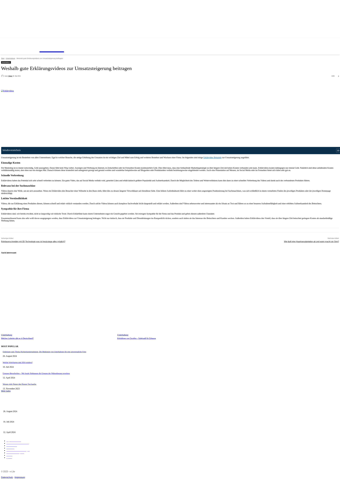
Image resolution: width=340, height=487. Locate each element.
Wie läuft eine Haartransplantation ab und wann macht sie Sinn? (311, 241)
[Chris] (3, 76)
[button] (20, 40)
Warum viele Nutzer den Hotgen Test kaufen (19, 384)
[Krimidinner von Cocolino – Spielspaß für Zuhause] (174, 296)
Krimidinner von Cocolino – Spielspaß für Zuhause (136, 338)
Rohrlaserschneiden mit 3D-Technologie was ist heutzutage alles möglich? (33, 241)
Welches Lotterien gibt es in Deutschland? (17, 338)
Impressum (20, 477)
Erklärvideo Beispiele (212, 157)
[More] (62, 83)
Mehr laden (6, 391)
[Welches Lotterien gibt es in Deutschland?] (58, 296)
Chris (10, 76)
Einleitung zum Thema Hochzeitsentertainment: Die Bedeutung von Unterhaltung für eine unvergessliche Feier (44, 352)
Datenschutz (7, 477)
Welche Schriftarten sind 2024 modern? (18, 363)
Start (2, 58)
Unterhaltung (10, 58)
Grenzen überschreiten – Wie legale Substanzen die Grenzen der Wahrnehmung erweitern (36, 373)
